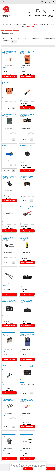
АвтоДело (22, 193)
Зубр (3, 162)
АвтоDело (4, 67)
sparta (21, 100)
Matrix (4, 450)
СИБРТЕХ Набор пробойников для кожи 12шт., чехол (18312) (9, 177)
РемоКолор (22, 415)
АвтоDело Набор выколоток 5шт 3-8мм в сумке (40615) (27, 52)
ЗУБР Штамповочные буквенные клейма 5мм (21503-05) (9, 146)
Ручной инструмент (8, 30)
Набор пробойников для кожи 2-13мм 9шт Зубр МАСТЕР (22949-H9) (9, 301)
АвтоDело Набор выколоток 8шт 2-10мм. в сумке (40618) (9, 83)
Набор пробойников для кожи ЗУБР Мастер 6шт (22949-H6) (8, 207)
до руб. (22, 38)
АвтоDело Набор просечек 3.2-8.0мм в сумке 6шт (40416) (9, 400)
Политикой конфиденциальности (32, 465)
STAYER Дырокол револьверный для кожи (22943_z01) (25, 238)
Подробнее (31, 26)
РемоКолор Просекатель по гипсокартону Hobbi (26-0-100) (26, 400)
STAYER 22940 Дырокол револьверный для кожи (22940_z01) (7, 238)
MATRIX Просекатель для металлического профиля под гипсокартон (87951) (9, 434)
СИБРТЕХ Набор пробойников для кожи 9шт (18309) (26, 146)
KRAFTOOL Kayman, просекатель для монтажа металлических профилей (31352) (8, 367)
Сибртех (22, 162)
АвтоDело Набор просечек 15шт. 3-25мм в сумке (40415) (27, 115)
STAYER (4, 254)
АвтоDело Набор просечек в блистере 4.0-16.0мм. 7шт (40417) (8, 333)
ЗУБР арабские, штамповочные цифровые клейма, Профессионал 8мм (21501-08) (27, 333)
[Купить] (13, 108)
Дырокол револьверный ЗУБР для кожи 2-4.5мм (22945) (26, 207)
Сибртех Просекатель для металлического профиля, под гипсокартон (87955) (27, 434)
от (11, 38)
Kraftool (4, 384)
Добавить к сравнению (8, 65)
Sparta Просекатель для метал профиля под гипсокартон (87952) (27, 83)
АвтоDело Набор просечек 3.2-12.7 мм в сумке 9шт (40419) (27, 366)
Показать (35, 24)
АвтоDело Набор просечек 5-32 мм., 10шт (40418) (9, 115)
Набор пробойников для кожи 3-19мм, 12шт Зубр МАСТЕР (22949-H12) (27, 301)
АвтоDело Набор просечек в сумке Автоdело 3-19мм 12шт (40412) (26, 177)
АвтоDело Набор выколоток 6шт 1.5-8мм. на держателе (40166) (9, 52)
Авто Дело (4, 130)
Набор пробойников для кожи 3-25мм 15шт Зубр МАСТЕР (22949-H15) (27, 270)
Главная (2, 30)
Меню (4, 1)
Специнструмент (16, 30)
